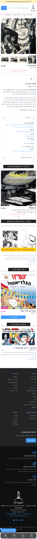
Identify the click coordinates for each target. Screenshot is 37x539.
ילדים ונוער (33, 388)
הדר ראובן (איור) (18, 127)
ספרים (23, 15)
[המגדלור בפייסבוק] (19, 520)
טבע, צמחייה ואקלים (30, 405)
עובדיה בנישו (26, 210)
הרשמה (30, 440)
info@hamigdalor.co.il (12, 514)
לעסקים (15, 421)
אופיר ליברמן (18, 529)
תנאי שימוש (33, 418)
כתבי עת (15, 385)
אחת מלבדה (31, 65)
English (34, 407)
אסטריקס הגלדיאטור (28, 311)
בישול (34, 396)
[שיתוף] (31, 78)
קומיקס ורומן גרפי (29, 131)
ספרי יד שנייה (14, 391)
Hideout (32, 208)
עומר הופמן (18, 210)
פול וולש (6, 527)
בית (29, 15)
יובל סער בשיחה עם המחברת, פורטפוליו (23, 151)
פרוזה (34, 382)
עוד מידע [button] (29, 118)
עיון (35, 399)
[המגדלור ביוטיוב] (14, 520)
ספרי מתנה (33, 379)
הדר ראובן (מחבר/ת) (28, 125)
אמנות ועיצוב (16, 15)
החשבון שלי (33, 416)
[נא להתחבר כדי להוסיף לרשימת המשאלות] (34, 78)
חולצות (16, 388)
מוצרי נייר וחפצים (13, 379)
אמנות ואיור (8, 15)
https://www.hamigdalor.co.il (18, 516)
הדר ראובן (33, 67)
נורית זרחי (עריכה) (15, 125)
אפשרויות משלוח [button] (26, 157)
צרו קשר (15, 418)
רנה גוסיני (33, 313)
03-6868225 (26, 514)
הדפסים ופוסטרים (13, 382)
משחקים (15, 377)
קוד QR (16, 424)
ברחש (32, 141)
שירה (34, 385)
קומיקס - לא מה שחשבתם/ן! (24, 348)
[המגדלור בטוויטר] (22, 520)
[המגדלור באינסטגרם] (17, 520)
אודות (16, 416)
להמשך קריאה (32, 261)
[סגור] (1, 529)
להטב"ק (34, 393)
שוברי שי (33, 377)
